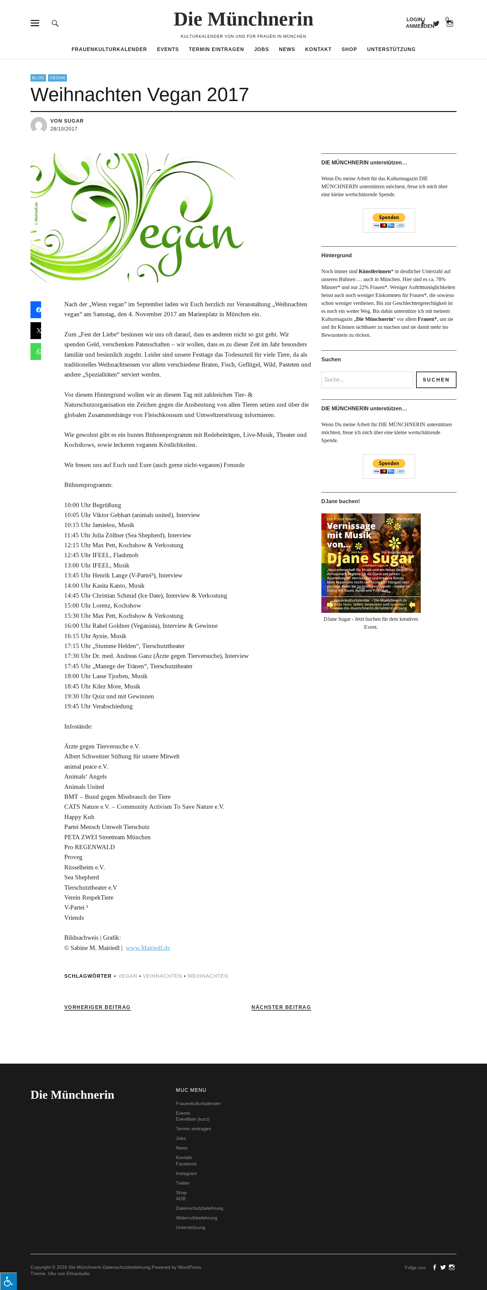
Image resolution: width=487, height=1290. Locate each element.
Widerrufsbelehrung (196, 1217)
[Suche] (55, 23)
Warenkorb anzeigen (441, 19)
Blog (38, 78)
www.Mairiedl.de (148, 947)
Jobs (261, 49)
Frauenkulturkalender (109, 49)
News (287, 49)
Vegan (57, 78)
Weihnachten (208, 976)
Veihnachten (162, 976)
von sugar (67, 121)
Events (168, 49)
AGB (181, 1198)
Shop (349, 49)
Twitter (183, 1183)
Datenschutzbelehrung (199, 1208)
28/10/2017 (64, 129)
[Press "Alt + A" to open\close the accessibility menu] (8, 1281)
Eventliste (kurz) (193, 1119)
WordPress (189, 1267)
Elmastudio (78, 1273)
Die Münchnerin (243, 19)
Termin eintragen (216, 49)
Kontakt (318, 49)
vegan (127, 976)
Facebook (422, 23)
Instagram (186, 1173)
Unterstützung (391, 49)
